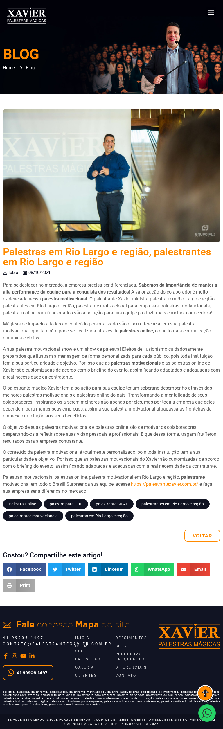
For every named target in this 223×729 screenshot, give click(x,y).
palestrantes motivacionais (33, 516)
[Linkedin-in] (32, 656)
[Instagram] (14, 656)
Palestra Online (22, 504)
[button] (211, 12)
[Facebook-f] (6, 656)
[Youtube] (23, 656)
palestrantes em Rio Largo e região (172, 504)
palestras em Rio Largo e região (99, 516)
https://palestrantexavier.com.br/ (164, 484)
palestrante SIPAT (112, 504)
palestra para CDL (66, 504)
